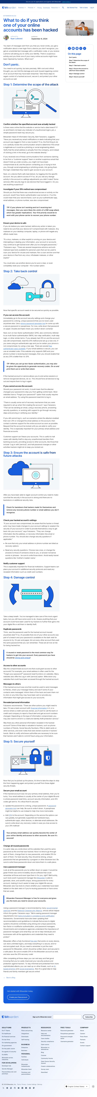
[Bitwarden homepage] (9, 8)
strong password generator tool (33, 323)
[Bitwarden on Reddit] (7, 1087)
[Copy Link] (84, 48)
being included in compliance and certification (36, 916)
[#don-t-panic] (2, 64)
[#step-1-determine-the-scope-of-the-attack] (2, 84)
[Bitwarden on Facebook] (26, 1087)
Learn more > (66, 1)
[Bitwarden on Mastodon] (33, 1087)
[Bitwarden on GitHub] (14, 1087)
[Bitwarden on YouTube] (18, 1087)
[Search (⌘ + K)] (63, 7)
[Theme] (93, 1086)
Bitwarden (41, 878)
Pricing (39, 7)
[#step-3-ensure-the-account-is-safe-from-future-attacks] (2, 452)
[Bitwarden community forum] (11, 1087)
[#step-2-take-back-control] (2, 271)
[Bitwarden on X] (3, 1087)
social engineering (27, 969)
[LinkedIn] (77, 48)
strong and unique (22, 658)
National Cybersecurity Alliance (29, 911)
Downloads (46, 7)
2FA (10, 815)
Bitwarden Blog (9, 16)
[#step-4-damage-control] (2, 577)
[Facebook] (73, 48)
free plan (33, 941)
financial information (39, 708)
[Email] (80, 48)
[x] (69, 48)
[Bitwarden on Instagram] (29, 1087)
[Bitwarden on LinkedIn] (22, 1087)
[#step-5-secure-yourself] (2, 741)
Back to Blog (10, 978)
